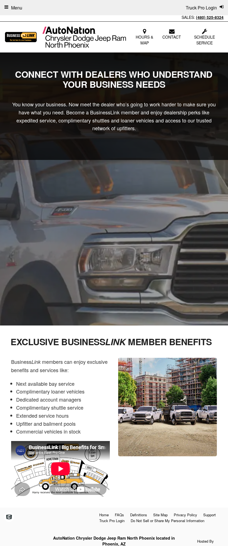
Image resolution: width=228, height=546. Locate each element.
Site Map (160, 514)
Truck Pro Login (112, 520)
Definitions (138, 514)
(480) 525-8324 (210, 17)
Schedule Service (204, 40)
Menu (16, 7)
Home (104, 514)
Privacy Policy (185, 514)
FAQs (119, 514)
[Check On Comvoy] (9, 517)
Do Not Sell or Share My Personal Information (167, 520)
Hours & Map (144, 40)
